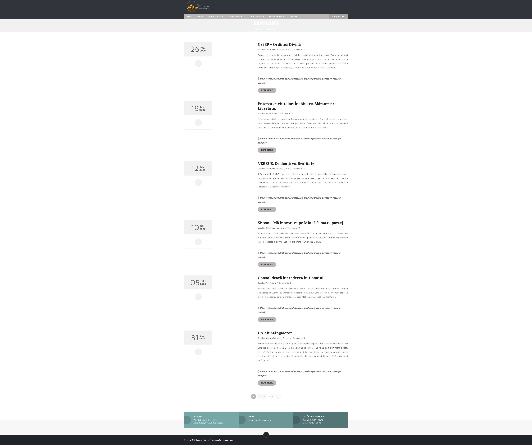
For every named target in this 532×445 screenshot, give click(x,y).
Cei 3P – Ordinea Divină (279, 44)
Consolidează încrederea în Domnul (290, 277)
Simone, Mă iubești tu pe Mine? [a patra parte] (300, 222)
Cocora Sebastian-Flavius (277, 49)
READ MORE (267, 90)
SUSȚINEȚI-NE (338, 16)
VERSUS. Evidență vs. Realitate (286, 163)
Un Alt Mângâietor (275, 333)
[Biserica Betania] (197, 7)
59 (273, 396)
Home (259, 29)
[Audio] (198, 63)
